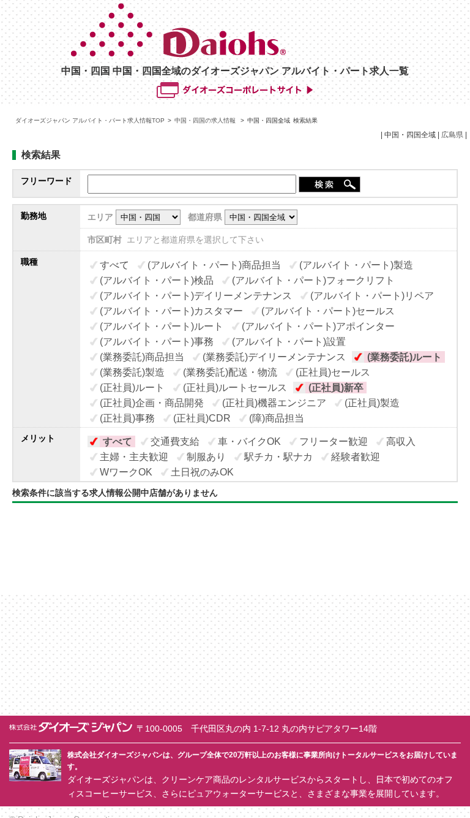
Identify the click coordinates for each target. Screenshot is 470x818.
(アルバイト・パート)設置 (289, 341)
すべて (114, 265)
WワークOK (126, 472)
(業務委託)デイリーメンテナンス (274, 357)
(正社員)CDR (202, 418)
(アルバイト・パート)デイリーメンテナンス (196, 295)
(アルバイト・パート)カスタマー (171, 311)
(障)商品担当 (276, 418)
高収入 (401, 441)
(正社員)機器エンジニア (274, 403)
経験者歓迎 (355, 457)
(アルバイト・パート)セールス (328, 311)
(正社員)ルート (132, 387)
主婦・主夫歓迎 (134, 457)
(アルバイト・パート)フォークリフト (313, 280)
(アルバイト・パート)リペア (372, 295)
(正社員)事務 (127, 418)
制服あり (206, 457)
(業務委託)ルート (404, 357)
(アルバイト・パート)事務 (157, 341)
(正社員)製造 (372, 403)
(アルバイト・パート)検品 (157, 280)
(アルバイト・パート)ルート (161, 326)
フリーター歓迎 (333, 441)
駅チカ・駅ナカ (278, 457)
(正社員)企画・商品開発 (152, 403)
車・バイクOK (249, 441)
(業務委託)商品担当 (142, 357)
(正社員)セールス (333, 372)
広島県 (452, 135)
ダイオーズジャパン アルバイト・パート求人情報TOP (90, 120)
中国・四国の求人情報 (205, 120)
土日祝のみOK (202, 472)
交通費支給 (175, 441)
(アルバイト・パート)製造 (356, 265)
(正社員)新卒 (336, 387)
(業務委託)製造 (132, 372)
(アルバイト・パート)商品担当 (214, 265)
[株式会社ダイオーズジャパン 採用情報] (236, 54)
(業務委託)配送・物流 (230, 372)
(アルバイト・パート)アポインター (318, 326)
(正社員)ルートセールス (235, 387)
